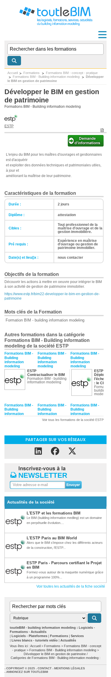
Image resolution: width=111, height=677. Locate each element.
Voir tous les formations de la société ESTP (73, 420)
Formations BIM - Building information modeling (47, 76)
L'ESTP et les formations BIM (54, 513)
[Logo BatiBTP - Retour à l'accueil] (55, 25)
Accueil (12, 73)
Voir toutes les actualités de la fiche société (70, 586)
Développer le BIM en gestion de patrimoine (55, 78)
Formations (32, 73)
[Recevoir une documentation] (86, 144)
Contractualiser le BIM (46, 375)
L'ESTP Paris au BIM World (52, 538)
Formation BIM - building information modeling (45, 320)
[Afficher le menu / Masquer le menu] (102, 34)
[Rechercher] (14, 60)
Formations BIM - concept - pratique (72, 73)
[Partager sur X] (72, 451)
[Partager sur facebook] (55, 451)
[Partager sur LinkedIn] (38, 451)
